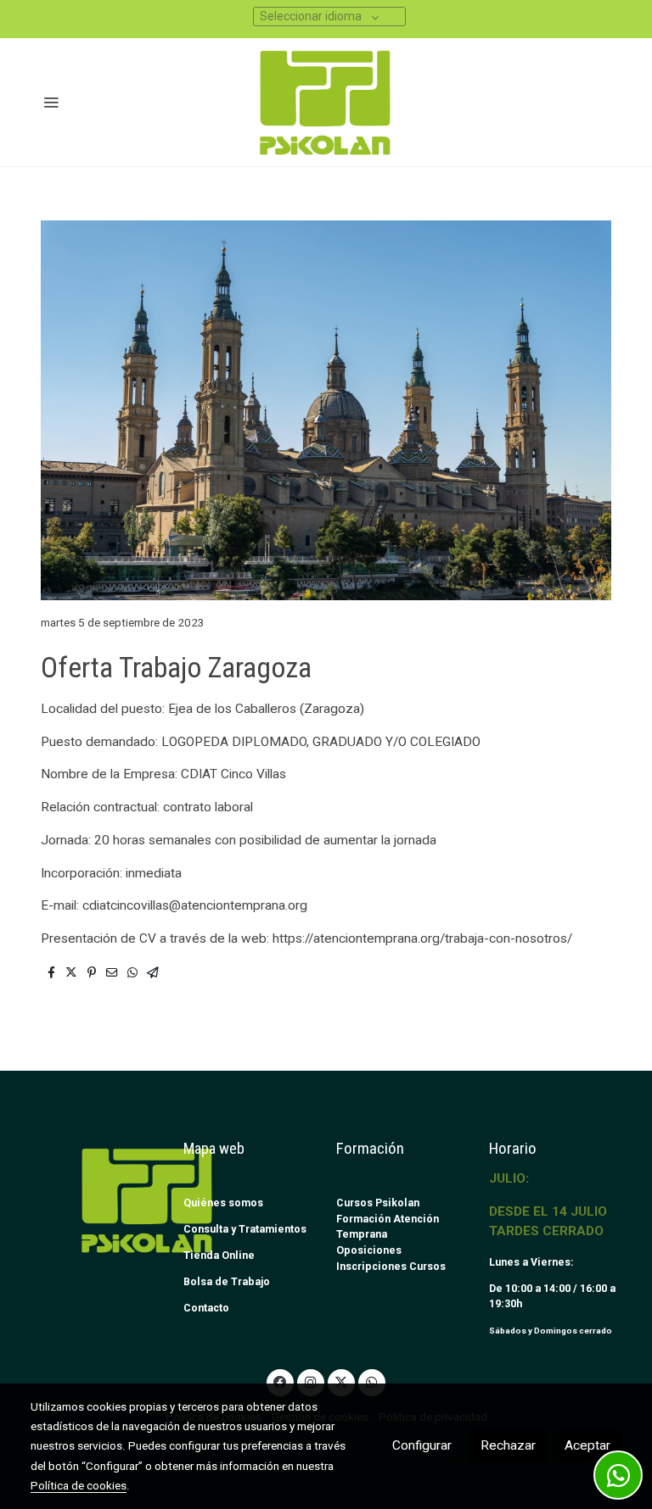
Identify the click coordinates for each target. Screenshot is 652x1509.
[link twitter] (341, 1381)
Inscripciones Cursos (391, 1266)
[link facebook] (280, 1381)
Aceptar (587, 1445)
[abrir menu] (51, 101)
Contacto (206, 1307)
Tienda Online (219, 1255)
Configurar (422, 1445)
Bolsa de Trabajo (226, 1281)
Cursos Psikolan (377, 1202)
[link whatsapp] (372, 1381)
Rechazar (508, 1445)
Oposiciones (369, 1250)
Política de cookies (78, 1485)
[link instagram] (310, 1381)
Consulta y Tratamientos (244, 1228)
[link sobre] (97, 1200)
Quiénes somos (223, 1202)
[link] (326, 102)
